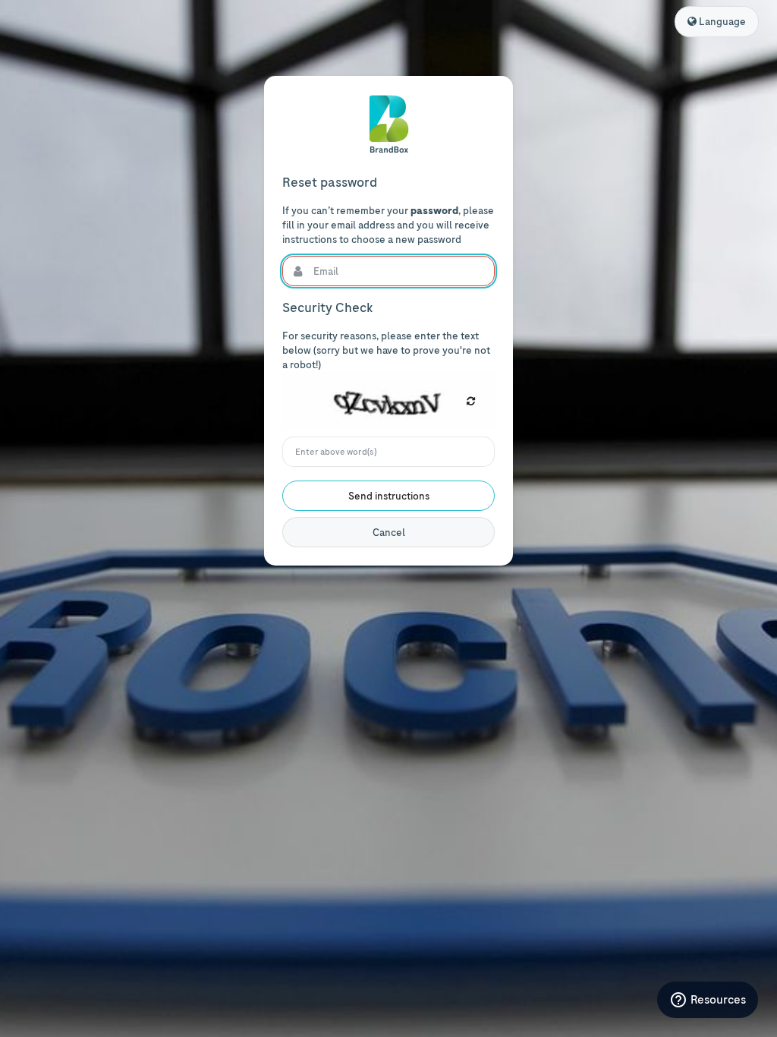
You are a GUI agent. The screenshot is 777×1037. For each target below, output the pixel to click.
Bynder (388, 124)
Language (721, 21)
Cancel (389, 532)
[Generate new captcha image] (471, 401)
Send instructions (388, 496)
